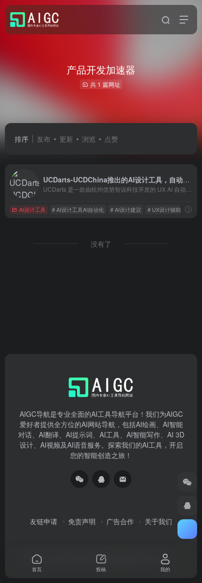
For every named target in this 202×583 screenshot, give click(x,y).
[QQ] (101, 479)
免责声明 (82, 521)
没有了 (101, 244)
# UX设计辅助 (164, 209)
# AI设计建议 (125, 209)
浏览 (89, 139)
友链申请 (43, 521)
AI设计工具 (32, 209)
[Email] (122, 479)
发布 (43, 139)
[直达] (188, 209)
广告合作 (120, 521)
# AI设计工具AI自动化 (78, 209)
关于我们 (158, 521)
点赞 (111, 139)
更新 (66, 139)
